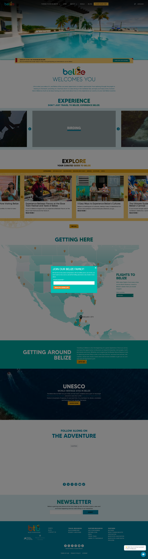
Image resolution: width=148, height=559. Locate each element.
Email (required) (58, 279)
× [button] (96, 267)
